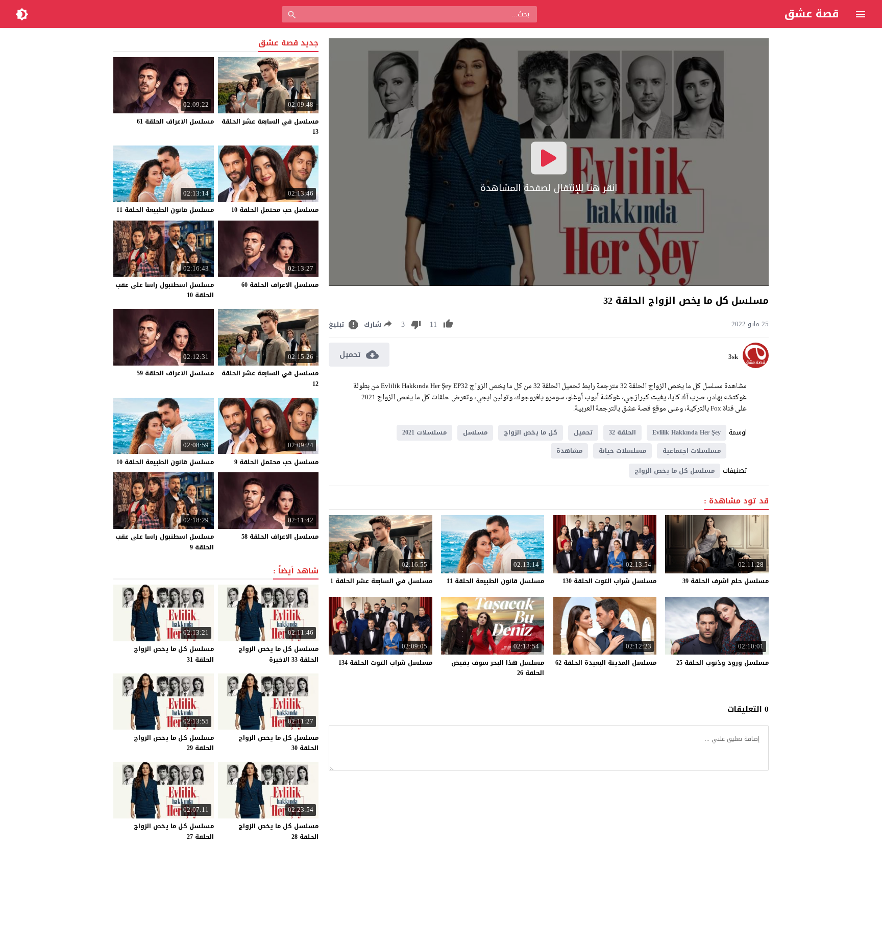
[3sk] (756, 365)
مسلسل (475, 432)
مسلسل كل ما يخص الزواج (674, 470)
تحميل (583, 432)
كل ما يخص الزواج (530, 432)
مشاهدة (569, 450)
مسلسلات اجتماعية (692, 450)
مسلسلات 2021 (424, 432)
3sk (733, 357)
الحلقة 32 (622, 432)
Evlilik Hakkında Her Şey (686, 432)
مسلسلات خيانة (622, 450)
